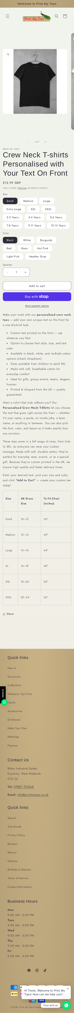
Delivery (13, 861)
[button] (7, 16)
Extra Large (14, 209)
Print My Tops (26, 1007)
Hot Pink (42, 248)
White (27, 240)
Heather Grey (37, 256)
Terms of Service (18, 878)
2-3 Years (13, 217)
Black (10, 240)
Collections (14, 685)
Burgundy (46, 240)
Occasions (14, 677)
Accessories (15, 711)
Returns (12, 852)
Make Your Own (17, 728)
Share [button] (10, 614)
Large (46, 201)
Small (10, 201)
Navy (24, 248)
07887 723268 (24, 787)
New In (12, 668)
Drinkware (14, 720)
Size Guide (14, 826)
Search (12, 818)
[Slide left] (28, 142)
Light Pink (13, 256)
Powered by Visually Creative (49, 1007)
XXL (33, 209)
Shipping (22, 187)
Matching (13, 737)
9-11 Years (34, 225)
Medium (28, 201)
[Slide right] (45, 142)
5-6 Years (56, 217)
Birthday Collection (19, 869)
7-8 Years (13, 225)
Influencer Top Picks (20, 694)
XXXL (48, 209)
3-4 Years (34, 217)
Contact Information (20, 887)
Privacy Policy (16, 835)
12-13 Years (58, 225)
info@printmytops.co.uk (32, 795)
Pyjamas (13, 745)
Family (12, 702)
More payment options (37, 305)
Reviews (12, 844)
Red (9, 248)
